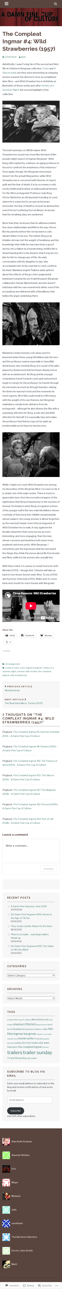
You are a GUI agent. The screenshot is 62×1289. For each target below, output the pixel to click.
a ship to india (12, 667)
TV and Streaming (16, 1058)
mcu (15, 1039)
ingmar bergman (34, 667)
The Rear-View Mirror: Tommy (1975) (24, 701)
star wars (43, 1042)
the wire (45, 1047)
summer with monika (27, 671)
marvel (10, 1039)
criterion (29, 1024)
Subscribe (15, 1110)
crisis (22, 667)
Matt (23, 57)
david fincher (41, 1025)
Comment (49, 868)
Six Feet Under (30, 1042)
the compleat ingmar (30, 1046)
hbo (10, 1034)
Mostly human (18, 688)
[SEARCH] (56, 4)
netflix (30, 1038)
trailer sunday (37, 1052)
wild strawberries (18, 675)
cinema (17, 1024)
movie (22, 1038)
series (18, 1042)
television (12, 1047)
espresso (29, 1029)
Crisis (45, 68)
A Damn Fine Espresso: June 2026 (29, 906)
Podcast (38, 1038)
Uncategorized (12, 664)
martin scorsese (44, 1034)
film (50, 1029)
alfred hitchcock (40, 1019)
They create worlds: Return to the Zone (31, 926)
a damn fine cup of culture (19, 1020)
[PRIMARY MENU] (6, 4)
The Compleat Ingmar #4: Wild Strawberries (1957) (28, 41)
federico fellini (41, 1029)
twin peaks (32, 1058)
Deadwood (18, 1029)
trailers (14, 1052)
